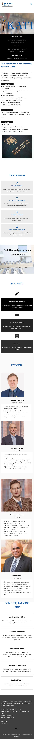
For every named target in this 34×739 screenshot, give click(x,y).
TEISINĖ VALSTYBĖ (17, 36)
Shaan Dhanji (17, 576)
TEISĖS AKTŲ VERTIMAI (17, 302)
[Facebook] (16, 729)
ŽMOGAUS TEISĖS (17, 55)
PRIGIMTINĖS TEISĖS (17, 323)
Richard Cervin (17, 448)
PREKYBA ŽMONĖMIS (17, 215)
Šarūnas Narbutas (17, 515)
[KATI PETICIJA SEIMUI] (17, 183)
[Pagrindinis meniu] (31, 4)
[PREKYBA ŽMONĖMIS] (17, 212)
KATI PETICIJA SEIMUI (17, 186)
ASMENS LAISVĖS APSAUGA (17, 229)
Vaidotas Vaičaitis (17, 400)
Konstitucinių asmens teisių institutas (15, 734)
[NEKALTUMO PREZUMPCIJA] (17, 198)
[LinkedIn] (18, 729)
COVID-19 (17, 344)
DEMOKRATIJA (17, 46)
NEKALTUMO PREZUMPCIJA (17, 200)
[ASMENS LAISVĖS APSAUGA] (17, 227)
